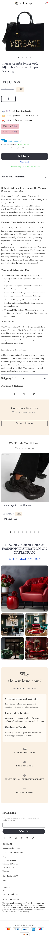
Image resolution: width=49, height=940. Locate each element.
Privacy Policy (8, 891)
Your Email (9, 825)
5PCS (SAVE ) (10, 132)
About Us (6, 884)
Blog (4, 880)
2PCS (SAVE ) (10, 126)
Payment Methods (9, 860)
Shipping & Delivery (10, 864)
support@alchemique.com (13, 848)
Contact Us (7, 887)
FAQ (4, 857)
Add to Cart (24, 156)
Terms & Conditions (10, 894)
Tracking (6, 871)
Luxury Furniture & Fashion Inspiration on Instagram (24, 548)
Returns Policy (8, 867)
